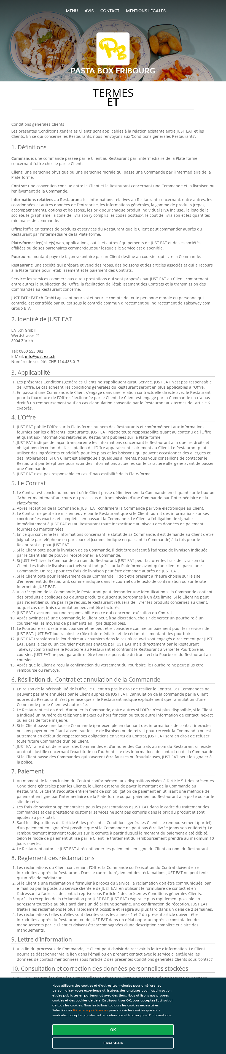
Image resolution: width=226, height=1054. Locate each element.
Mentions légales (146, 10)
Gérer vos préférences (90, 1010)
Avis (89, 10)
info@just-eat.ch (40, 356)
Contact (109, 10)
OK (113, 1030)
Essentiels (113, 1043)
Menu (72, 10)
